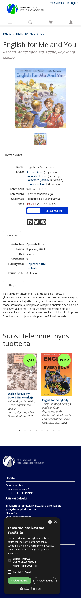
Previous (2, 389)
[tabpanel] (22, 386)
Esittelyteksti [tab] (13, 285)
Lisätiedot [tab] (12, 235)
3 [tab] (31, 430)
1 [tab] (19, 430)
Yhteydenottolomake (18, 517)
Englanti (31, 268)
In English (72, 3)
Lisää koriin (53, 211)
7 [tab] (53, 430)
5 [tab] (42, 430)
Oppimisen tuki (36, 264)
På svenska (57, 3)
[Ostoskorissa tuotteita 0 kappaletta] (50, 23)
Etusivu (7, 33)
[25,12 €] (56, 395)
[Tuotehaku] (30, 22)
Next (76, 389)
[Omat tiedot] (70, 22)
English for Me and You (30, 33)
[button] (32, 588)
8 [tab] (59, 430)
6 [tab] (48, 430)
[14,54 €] (22, 389)
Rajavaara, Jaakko (37, 180)
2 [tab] (25, 430)
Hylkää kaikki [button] (45, 580)
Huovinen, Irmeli (36, 184)
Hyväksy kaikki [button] (19, 580)
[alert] (32, 555)
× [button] (55, 521)
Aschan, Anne (34, 172)
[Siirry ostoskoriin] (50, 22)
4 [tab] (36, 430)
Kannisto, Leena (36, 176)
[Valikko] (10, 22)
